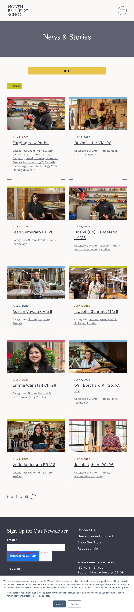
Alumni (49, 150)
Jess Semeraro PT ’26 (33, 231)
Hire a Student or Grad (95, 536)
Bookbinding (36, 150)
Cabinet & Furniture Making (31, 154)
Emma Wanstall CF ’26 (34, 385)
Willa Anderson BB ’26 (34, 464)
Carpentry (19, 158)
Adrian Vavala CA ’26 (32, 311)
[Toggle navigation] (122, 10)
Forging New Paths (31, 142)
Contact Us (86, 530)
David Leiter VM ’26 (92, 142)
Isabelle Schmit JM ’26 (96, 311)
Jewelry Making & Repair (42, 158)
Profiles (16, 85)
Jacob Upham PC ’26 (94, 464)
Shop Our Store (90, 542)
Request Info (88, 548)
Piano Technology (39, 166)
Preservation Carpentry (88, 476)
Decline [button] (74, 603)
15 (26, 496)
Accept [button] (59, 603)
